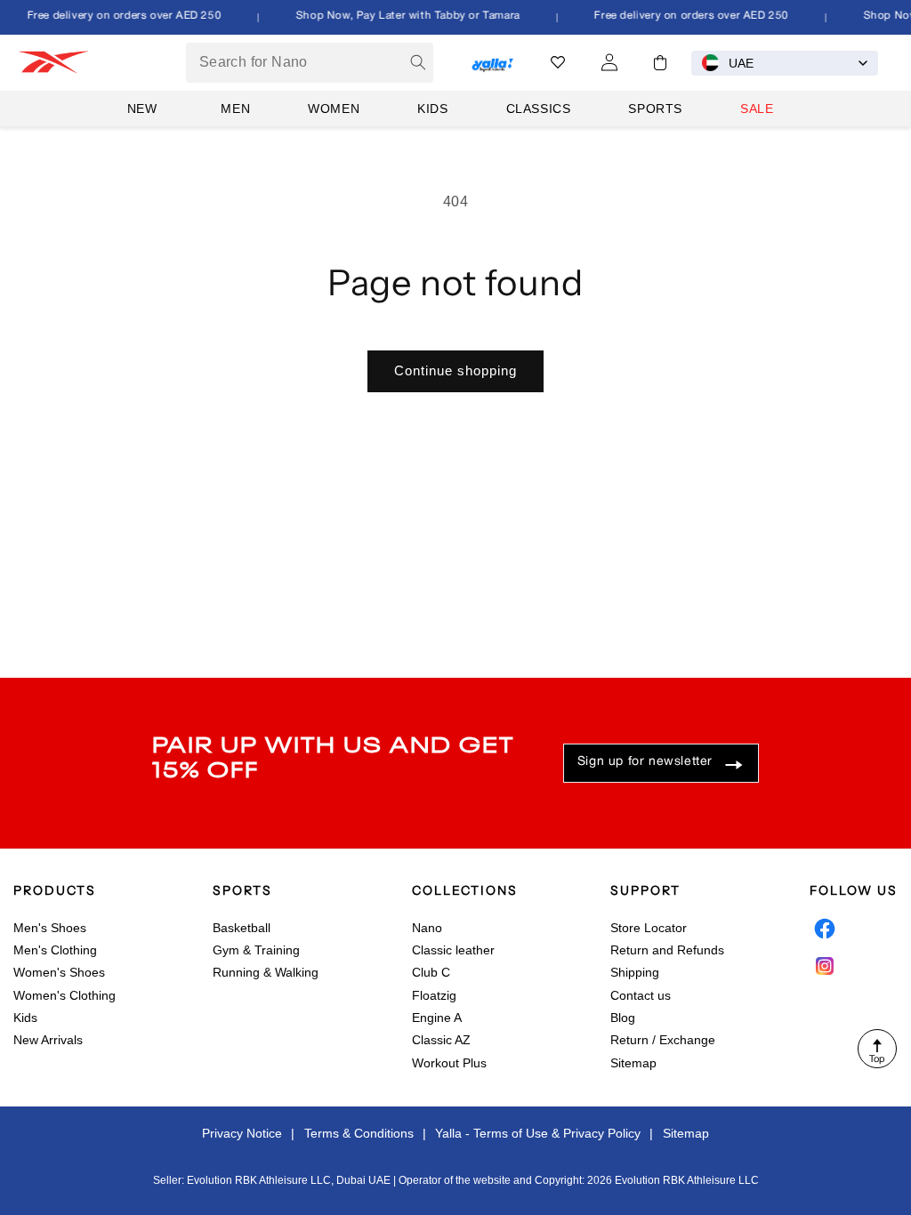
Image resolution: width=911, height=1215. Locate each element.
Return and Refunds (667, 950)
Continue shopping (455, 370)
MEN (235, 108)
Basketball (241, 928)
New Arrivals (48, 1040)
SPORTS (655, 108)
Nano (427, 928)
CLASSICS (538, 108)
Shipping (634, 972)
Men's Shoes (49, 928)
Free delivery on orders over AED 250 (119, 15)
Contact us (640, 995)
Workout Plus (449, 1063)
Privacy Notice (242, 1133)
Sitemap (633, 1063)
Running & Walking (265, 972)
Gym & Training (256, 950)
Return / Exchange (662, 1040)
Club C (431, 972)
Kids (25, 1017)
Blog (622, 1017)
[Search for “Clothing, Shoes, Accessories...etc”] (418, 62)
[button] (660, 63)
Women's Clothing (64, 995)
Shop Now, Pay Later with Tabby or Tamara (403, 15)
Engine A (437, 1017)
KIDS (432, 108)
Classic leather (453, 950)
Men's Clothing (55, 950)
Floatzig (434, 995)
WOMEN (333, 108)
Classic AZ (441, 1040)
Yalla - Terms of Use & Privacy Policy (538, 1133)
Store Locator (648, 928)
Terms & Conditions (359, 1133)
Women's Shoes (59, 972)
